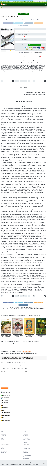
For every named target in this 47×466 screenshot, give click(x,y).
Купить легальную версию (34, 44)
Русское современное (28, 36)
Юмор (3, 417)
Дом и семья (4, 408)
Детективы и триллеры (6, 398)
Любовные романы (5, 397)
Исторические (3, 435)
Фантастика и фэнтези (6, 395)
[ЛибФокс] (5, 4)
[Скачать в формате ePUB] (31, 49)
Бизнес (3, 410)
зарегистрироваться (14, 358)
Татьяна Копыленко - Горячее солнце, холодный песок (6, 336)
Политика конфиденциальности (29, 456)
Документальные (5, 402)
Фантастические (4, 449)
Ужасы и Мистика (26, 439)
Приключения (4, 405)
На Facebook (8, 22)
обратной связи (35, 464)
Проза (3, 403)
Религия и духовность (6, 412)
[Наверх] (44, 463)
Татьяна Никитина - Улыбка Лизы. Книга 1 (41, 336)
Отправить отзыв (5, 387)
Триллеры (2, 439)
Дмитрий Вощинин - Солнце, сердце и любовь (29, 336)
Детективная (25, 434)
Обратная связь (26, 458)
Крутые (2, 438)
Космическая (25, 435)
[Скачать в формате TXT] (35, 49)
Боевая (24, 431)
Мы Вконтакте (23, 25)
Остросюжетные (4, 451)
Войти (37, 1)
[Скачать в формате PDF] (43, 49)
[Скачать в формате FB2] (27, 49)
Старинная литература (6, 415)
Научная (24, 436)
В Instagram (28, 22)
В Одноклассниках (39, 22)
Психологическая (26, 438)
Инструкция (42, 56)
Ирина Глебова (27, 31)
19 (33, 81)
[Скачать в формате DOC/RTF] (39, 49)
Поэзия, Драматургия (6, 420)
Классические (3, 436)
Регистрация (43, 1)
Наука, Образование (5, 400)
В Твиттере (17, 22)
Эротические (3, 453)
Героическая (25, 432)
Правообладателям (27, 455)
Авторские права (23, 13)
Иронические (3, 434)
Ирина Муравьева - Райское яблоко (18, 336)
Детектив (2, 432)
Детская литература (5, 407)
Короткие (2, 448)
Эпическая (25, 442)
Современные (3, 452)
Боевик (2, 431)
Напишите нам (38, 54)
